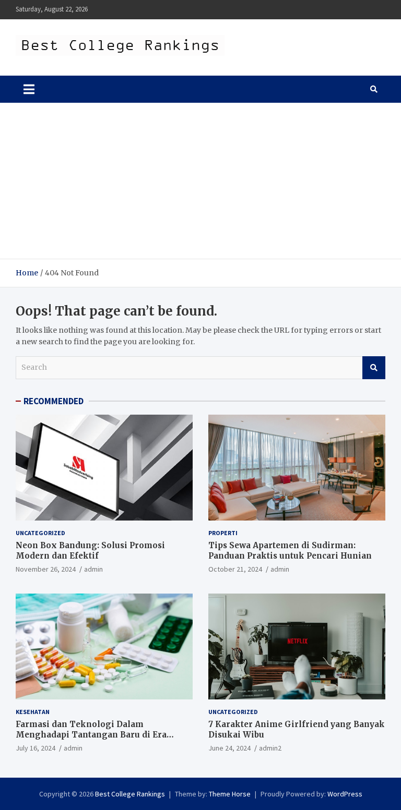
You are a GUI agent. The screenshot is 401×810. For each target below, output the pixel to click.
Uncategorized (40, 533)
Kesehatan (33, 712)
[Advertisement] (200, 181)
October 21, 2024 (235, 569)
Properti (223, 533)
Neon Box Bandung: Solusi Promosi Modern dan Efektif (90, 550)
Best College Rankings (130, 794)
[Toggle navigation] (29, 89)
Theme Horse (230, 794)
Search (373, 367)
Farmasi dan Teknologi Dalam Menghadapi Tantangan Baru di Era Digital (91, 734)
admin (93, 569)
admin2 (270, 748)
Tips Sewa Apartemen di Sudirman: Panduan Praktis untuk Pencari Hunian (290, 550)
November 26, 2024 (46, 569)
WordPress (344, 794)
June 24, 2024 (229, 748)
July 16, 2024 (35, 748)
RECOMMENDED (53, 401)
